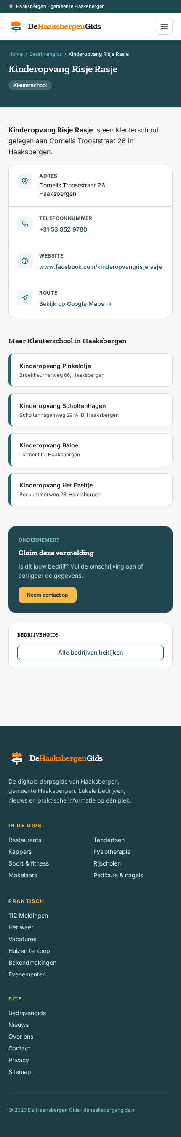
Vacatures (22, 938)
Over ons (20, 1036)
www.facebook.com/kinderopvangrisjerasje (100, 266)
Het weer (20, 927)
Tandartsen (109, 839)
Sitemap (19, 1071)
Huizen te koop (29, 950)
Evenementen (27, 974)
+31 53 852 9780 (63, 229)
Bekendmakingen (32, 962)
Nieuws (18, 1024)
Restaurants (24, 839)
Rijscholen (107, 863)
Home (15, 54)
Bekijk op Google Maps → (75, 303)
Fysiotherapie (111, 851)
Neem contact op (47, 595)
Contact (19, 1048)
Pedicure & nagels (118, 875)
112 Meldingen (28, 915)
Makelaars (22, 875)
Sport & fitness (28, 863)
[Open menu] (164, 26)
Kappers (20, 851)
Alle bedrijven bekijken (90, 652)
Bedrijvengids (45, 54)
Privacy (18, 1059)
